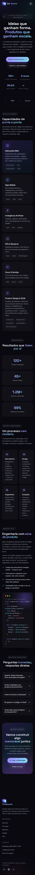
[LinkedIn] (9, 869)
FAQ (3, 836)
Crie (12, 4)
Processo (5, 826)
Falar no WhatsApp (18, 760)
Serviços (5, 823)
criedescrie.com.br (8, 850)
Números (5, 830)
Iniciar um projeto (7, 853)
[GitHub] (4, 869)
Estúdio (4, 833)
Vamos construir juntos (16, 59)
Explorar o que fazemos (17, 65)
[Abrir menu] (31, 4)
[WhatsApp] (13, 869)
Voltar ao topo (17, 766)
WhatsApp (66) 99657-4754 (11, 846)
